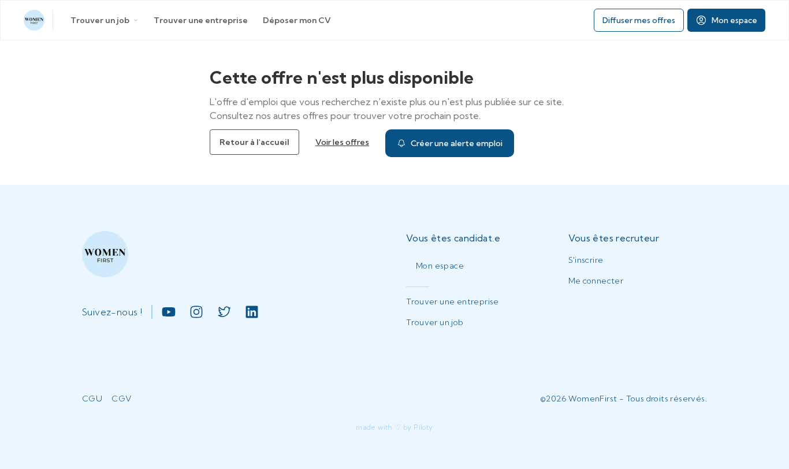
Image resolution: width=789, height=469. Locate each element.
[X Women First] (224, 312)
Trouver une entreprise (201, 20)
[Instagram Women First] (196, 312)
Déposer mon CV (297, 20)
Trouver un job (99, 20)
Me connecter (596, 281)
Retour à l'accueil (254, 142)
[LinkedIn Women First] (252, 312)
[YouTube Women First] (169, 312)
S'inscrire (586, 260)
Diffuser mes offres (638, 20)
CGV (121, 398)
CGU (92, 398)
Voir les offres (342, 142)
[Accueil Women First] (34, 20)
